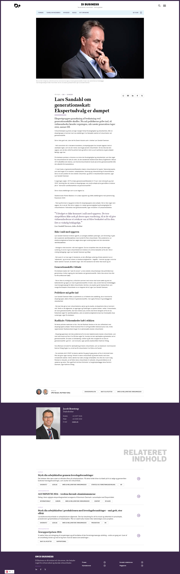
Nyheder (66, 12)
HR (121, 484)
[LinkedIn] (36, 569)
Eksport (97, 501)
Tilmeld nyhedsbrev (53, 12)
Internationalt (45, 501)
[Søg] (159, 6)
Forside (41, 12)
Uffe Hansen (55, 393)
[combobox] (9, 572)
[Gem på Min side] (123, 96)
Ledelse (54, 484)
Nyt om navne (84, 12)
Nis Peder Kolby (65, 393)
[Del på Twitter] (142, 96)
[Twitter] (45, 569)
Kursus (40, 472)
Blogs (74, 12)
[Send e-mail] (128, 96)
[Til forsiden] (17, 6)
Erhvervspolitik (90, 391)
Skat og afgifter (106, 391)
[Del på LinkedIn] (133, 96)
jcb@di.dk (75, 422)
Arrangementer (43, 491)
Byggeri (108, 501)
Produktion (95, 523)
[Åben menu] (164, 6)
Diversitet (43, 484)
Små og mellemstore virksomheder (129, 391)
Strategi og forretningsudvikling (103, 484)
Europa (58, 501)
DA (9, 571)
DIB (63, 94)
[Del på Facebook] (137, 96)
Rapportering (61, 541)
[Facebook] (41, 569)
